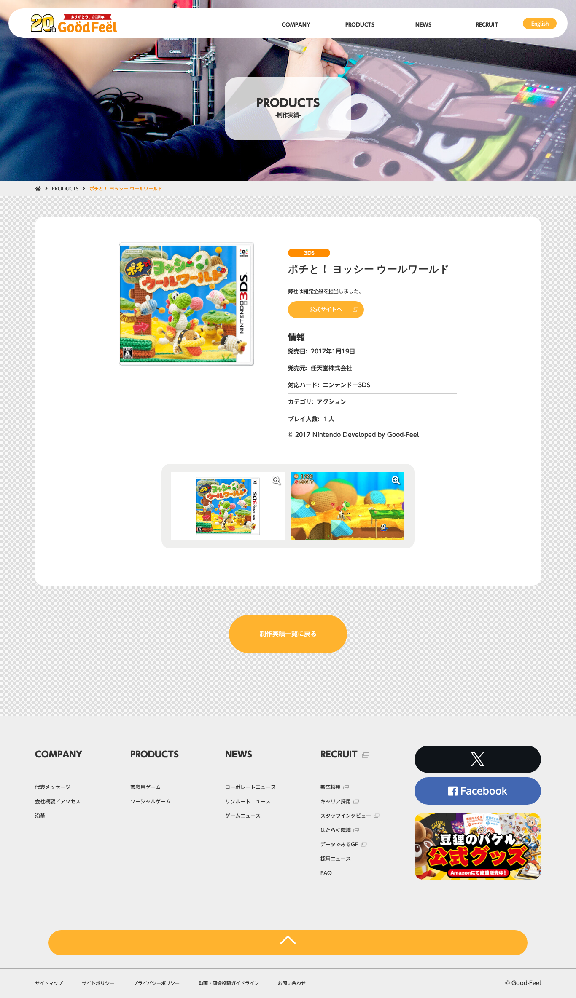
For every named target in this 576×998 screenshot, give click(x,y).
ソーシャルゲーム (150, 801)
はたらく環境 (335, 829)
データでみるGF (339, 844)
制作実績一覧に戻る (288, 634)
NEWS (238, 754)
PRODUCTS (65, 188)
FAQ (326, 872)
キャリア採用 (335, 801)
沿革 (40, 815)
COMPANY (58, 754)
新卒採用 (330, 786)
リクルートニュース (248, 801)
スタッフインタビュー (345, 815)
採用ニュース (335, 858)
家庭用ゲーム (145, 786)
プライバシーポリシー (156, 983)
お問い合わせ (292, 983)
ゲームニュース (243, 815)
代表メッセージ (52, 786)
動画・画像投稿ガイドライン (229, 983)
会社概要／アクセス (58, 801)
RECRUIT (339, 754)
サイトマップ (49, 983)
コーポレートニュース (250, 786)
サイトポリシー (98, 983)
